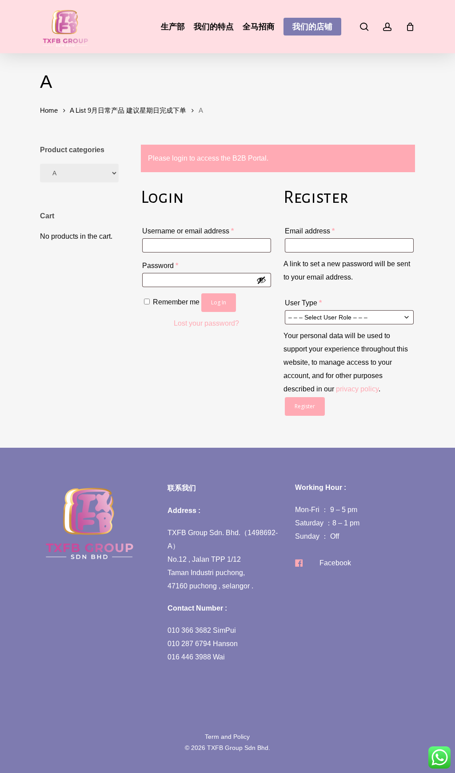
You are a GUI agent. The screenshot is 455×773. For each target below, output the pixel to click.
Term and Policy (227, 736)
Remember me (177, 302)
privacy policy (357, 389)
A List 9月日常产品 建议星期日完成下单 (128, 110)
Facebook (335, 563)
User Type (303, 303)
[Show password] (261, 280)
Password (174, 265)
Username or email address (202, 231)
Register (305, 406)
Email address (324, 231)
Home (49, 110)
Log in (218, 302)
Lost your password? (206, 323)
